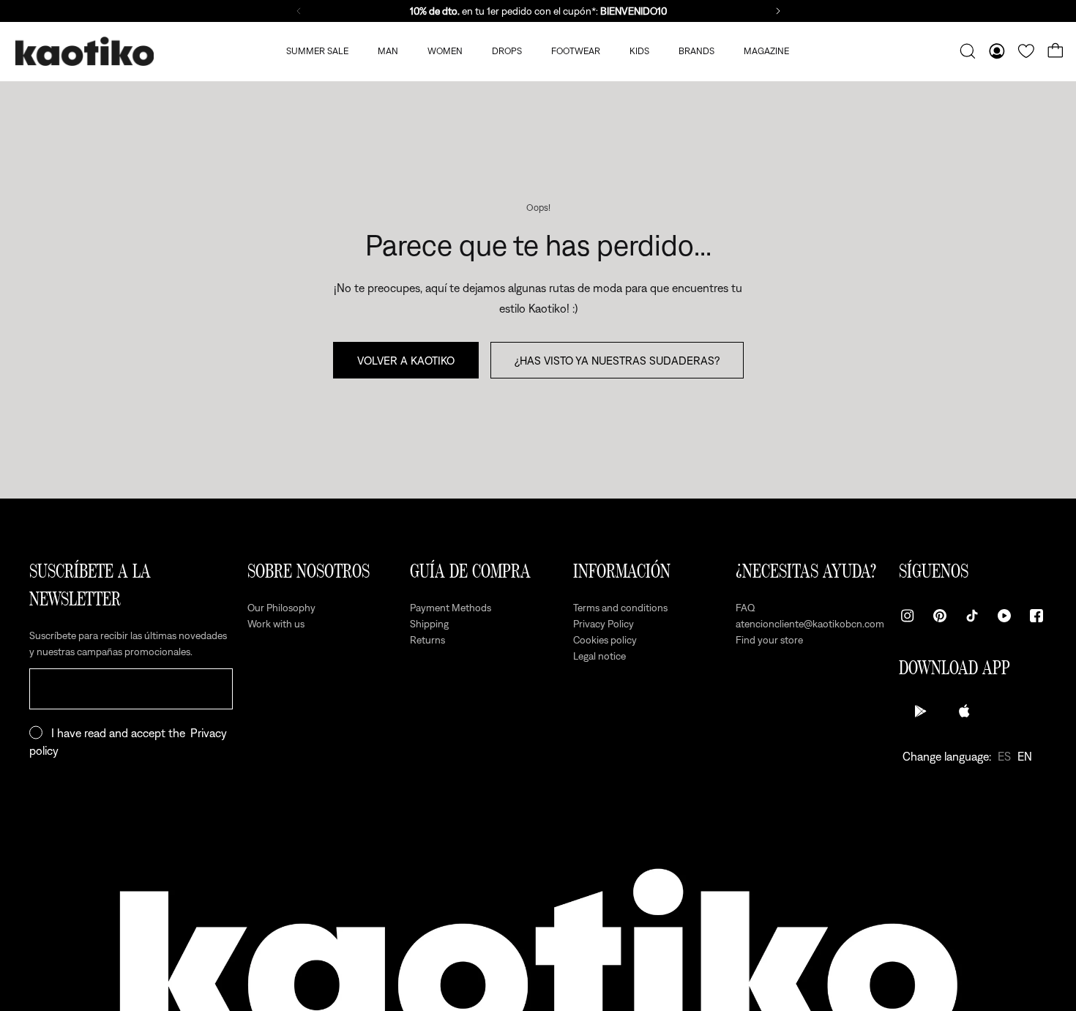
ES (1004, 756)
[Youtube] (1004, 616)
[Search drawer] (967, 51)
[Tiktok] (972, 616)
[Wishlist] (1026, 51)
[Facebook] (1036, 616)
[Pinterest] (940, 616)
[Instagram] (908, 616)
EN (1024, 756)
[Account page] (997, 51)
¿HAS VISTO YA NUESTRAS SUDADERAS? (617, 360)
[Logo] (84, 52)
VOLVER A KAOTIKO (406, 360)
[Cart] (1055, 51)
